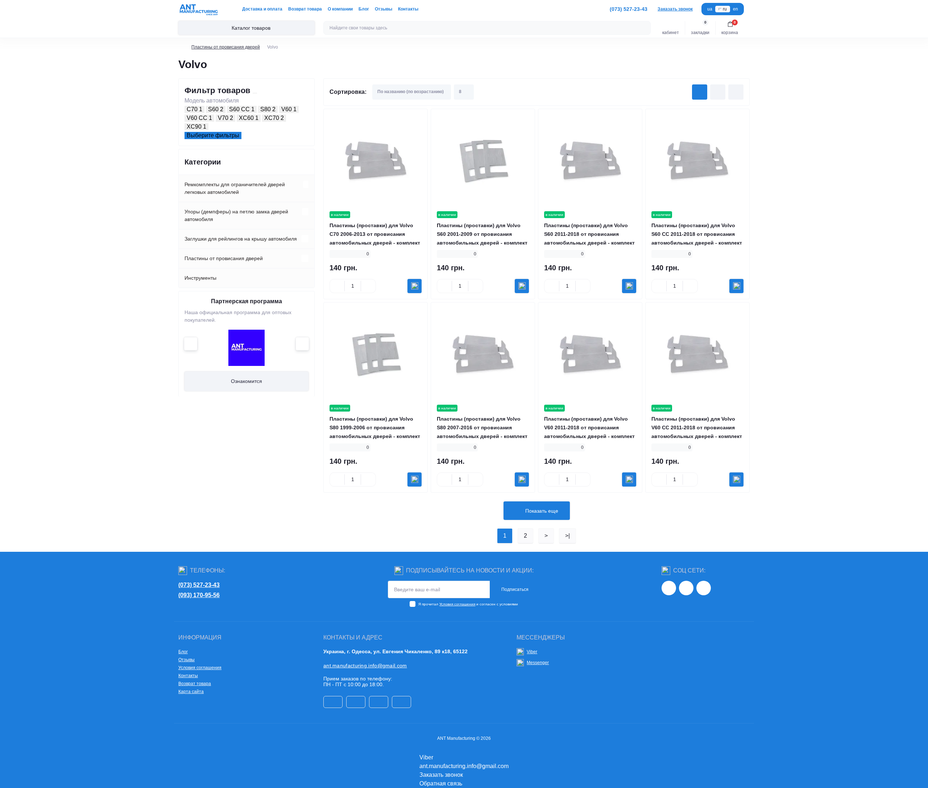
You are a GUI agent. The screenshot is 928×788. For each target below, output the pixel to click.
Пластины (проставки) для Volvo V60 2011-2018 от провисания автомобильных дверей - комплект (589, 427)
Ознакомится (246, 381)
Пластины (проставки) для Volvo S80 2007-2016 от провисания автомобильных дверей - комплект (482, 427)
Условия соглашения (457, 604)
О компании (340, 9)
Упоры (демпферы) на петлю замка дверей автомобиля (236, 215)
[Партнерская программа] (246, 348)
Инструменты (200, 278)
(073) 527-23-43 (199, 585)
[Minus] (337, 286)
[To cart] (414, 286)
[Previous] (190, 343)
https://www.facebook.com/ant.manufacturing (686, 588)
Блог (364, 9)
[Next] (302, 343)
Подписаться (515, 589)
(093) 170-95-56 (199, 595)
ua (709, 9)
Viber (532, 651)
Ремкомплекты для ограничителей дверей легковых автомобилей (235, 188)
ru (725, 9)
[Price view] (735, 92)
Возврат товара (305, 9)
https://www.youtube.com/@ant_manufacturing (703, 588)
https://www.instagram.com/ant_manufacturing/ (669, 588)
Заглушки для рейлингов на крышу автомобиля (241, 239)
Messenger (538, 662)
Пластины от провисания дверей (225, 47)
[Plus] (368, 286)
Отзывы (383, 9)
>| (567, 536)
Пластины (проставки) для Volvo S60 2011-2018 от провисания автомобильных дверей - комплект (589, 234)
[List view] (717, 92)
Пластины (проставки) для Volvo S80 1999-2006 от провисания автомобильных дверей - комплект (375, 427)
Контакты (408, 9)
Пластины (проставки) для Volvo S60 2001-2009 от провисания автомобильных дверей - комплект (482, 234)
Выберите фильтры (213, 135)
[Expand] (305, 184)
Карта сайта (191, 691)
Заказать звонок (675, 9)
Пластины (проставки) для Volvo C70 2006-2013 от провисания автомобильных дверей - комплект (375, 234)
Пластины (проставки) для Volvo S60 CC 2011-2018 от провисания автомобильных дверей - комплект (696, 234)
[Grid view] (699, 92)
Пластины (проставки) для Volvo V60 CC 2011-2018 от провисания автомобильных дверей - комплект (696, 427)
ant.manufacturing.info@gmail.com (365, 665)
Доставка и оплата (262, 9)
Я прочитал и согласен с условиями (468, 604)
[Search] (644, 28)
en (735, 9)
